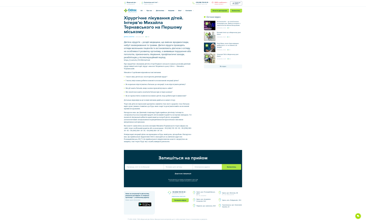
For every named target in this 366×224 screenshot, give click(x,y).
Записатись (236, 11)
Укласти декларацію (220, 11)
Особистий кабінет (237, 3)
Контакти (189, 10)
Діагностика (160, 10)
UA (141, 10)
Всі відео (223, 66)
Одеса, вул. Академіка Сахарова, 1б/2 (203, 200)
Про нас (149, 10)
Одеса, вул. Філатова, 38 (230, 193)
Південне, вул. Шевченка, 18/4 (206, 206)
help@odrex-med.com (178, 196)
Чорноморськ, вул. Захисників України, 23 (232, 206)
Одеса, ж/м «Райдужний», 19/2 (231, 200)
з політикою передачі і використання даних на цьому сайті (183, 180)
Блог (180, 10)
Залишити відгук (180, 200)
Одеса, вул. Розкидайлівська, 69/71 (205, 193)
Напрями (171, 10)
